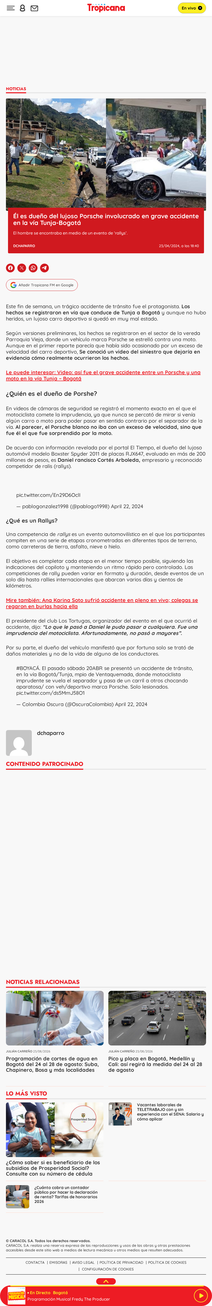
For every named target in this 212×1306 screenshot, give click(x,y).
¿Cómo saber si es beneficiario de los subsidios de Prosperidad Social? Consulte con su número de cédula (53, 1168)
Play (201, 1296)
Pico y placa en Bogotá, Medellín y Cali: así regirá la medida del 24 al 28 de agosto (155, 1064)
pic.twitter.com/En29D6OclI (48, 495)
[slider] (107, 1285)
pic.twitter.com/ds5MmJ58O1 (50, 693)
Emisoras (58, 1262)
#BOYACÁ (27, 668)
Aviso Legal (83, 1262)
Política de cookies (167, 1262)
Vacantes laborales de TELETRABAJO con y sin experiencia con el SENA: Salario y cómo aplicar (170, 1111)
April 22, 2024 (127, 506)
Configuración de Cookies (108, 1269)
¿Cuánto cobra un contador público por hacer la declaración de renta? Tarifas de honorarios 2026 (66, 1194)
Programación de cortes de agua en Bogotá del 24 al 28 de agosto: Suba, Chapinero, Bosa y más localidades (52, 1064)
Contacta (35, 1262)
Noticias (16, 89)
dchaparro (24, 246)
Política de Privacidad (121, 1262)
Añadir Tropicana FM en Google (46, 285)
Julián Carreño (19, 1051)
